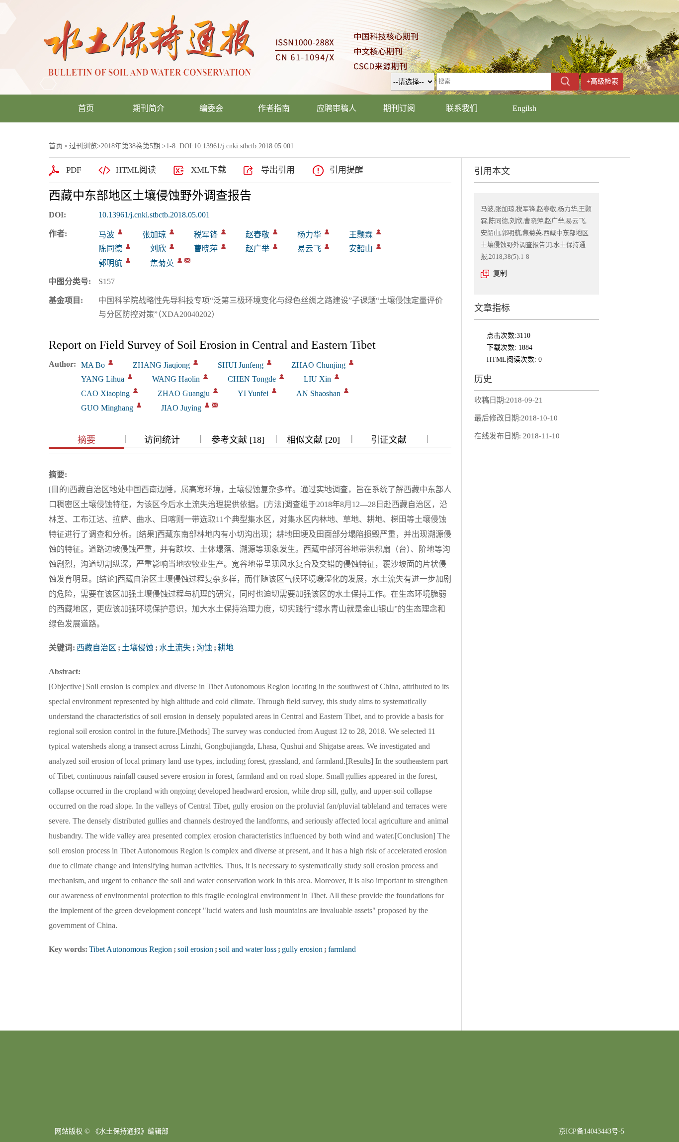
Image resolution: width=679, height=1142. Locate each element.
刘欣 (158, 248)
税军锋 (206, 234)
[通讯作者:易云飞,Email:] (327, 246)
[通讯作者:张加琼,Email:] (172, 231)
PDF (73, 170)
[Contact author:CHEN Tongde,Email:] (281, 376)
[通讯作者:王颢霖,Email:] (378, 231)
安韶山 (361, 248)
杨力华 (309, 234)
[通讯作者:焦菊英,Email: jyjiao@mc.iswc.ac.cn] (179, 260)
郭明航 (110, 263)
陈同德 (110, 248)
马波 (106, 234)
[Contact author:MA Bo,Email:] (110, 362)
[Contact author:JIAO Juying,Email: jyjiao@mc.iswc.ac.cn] (207, 405)
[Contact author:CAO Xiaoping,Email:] (135, 390)
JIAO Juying (181, 408)
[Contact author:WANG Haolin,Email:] (205, 376)
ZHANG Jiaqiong (161, 365)
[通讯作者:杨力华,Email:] (327, 231)
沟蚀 (204, 647)
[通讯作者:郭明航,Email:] (128, 260)
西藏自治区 (96, 647)
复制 (500, 273)
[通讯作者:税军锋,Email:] (223, 231)
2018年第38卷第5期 (130, 146)
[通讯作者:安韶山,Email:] (378, 246)
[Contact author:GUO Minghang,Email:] (139, 405)
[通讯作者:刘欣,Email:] (172, 246)
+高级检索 (602, 81)
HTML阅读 (136, 170)
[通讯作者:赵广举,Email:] (275, 246)
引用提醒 (346, 170)
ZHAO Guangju (184, 393)
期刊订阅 (399, 108)
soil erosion (195, 949)
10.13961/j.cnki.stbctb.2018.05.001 (154, 214)
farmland (342, 949)
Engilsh (524, 108)
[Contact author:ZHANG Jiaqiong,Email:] (195, 362)
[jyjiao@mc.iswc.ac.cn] (187, 260)
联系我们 (462, 108)
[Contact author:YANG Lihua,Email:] (130, 376)
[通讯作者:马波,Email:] (120, 231)
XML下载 (208, 170)
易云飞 (309, 248)
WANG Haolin (176, 379)
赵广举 (257, 248)
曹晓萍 (206, 248)
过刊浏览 (83, 146)
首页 (86, 108)
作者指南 (274, 108)
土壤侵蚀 (138, 647)
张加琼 (154, 234)
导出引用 (278, 170)
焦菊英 (162, 263)
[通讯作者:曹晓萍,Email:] (223, 246)
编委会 (211, 108)
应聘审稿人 (336, 108)
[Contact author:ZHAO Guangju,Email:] (215, 390)
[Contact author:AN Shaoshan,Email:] (346, 390)
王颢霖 (361, 234)
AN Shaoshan (318, 393)
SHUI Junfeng (240, 365)
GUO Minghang (107, 408)
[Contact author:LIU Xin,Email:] (337, 376)
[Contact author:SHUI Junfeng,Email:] (269, 362)
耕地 (226, 647)
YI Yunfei (253, 393)
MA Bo (93, 365)
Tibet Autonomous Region (130, 949)
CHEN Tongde (252, 379)
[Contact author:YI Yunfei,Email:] (274, 390)
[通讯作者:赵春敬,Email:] (275, 231)
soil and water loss (247, 949)
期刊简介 (149, 108)
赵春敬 (257, 234)
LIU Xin (317, 379)
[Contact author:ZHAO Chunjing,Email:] (351, 362)
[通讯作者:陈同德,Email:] (128, 246)
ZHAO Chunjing (318, 365)
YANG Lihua (102, 379)
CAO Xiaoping (105, 393)
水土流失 (175, 647)
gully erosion (302, 949)
